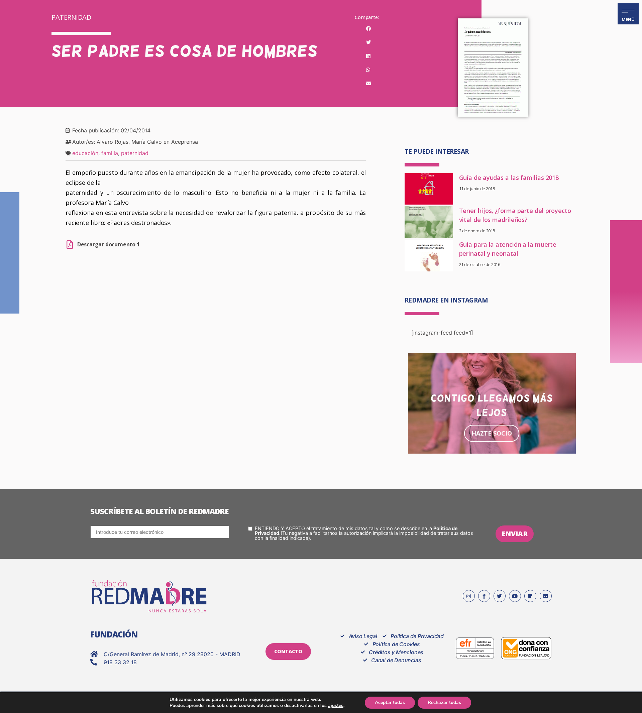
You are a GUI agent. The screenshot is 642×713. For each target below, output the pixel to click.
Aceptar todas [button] (390, 702)
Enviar (515, 533)
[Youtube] (515, 596)
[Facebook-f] (484, 596)
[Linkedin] (530, 596)
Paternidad (71, 17)
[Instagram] (469, 596)
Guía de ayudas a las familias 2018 (509, 177)
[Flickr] (546, 596)
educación (85, 153)
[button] (368, 29)
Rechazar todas (444, 702)
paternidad (134, 153)
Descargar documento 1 (108, 244)
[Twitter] (500, 596)
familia (109, 153)
